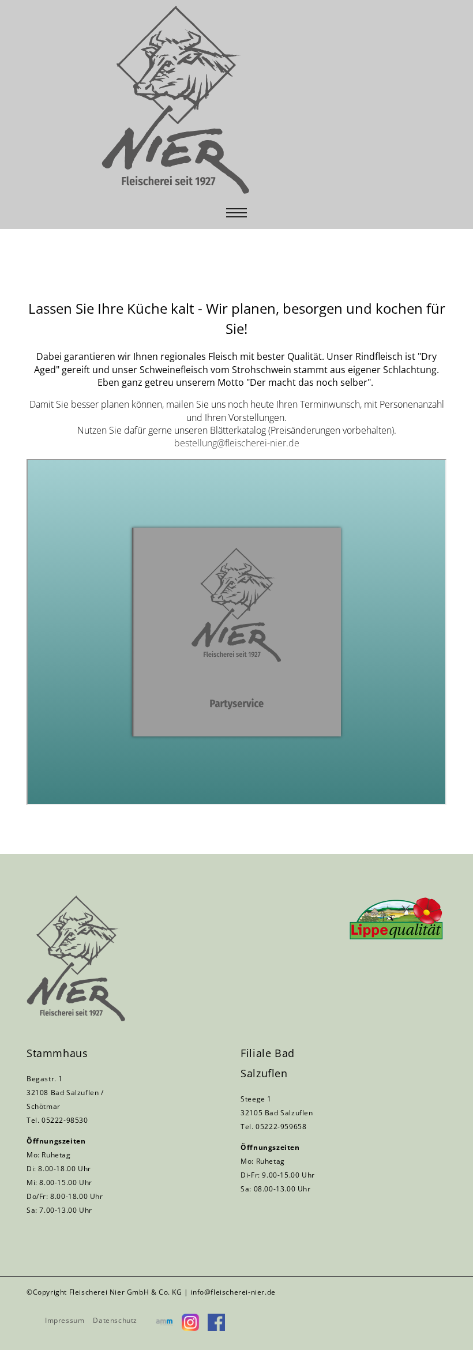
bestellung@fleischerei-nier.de (236, 443)
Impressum (64, 1320)
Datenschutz (115, 1320)
